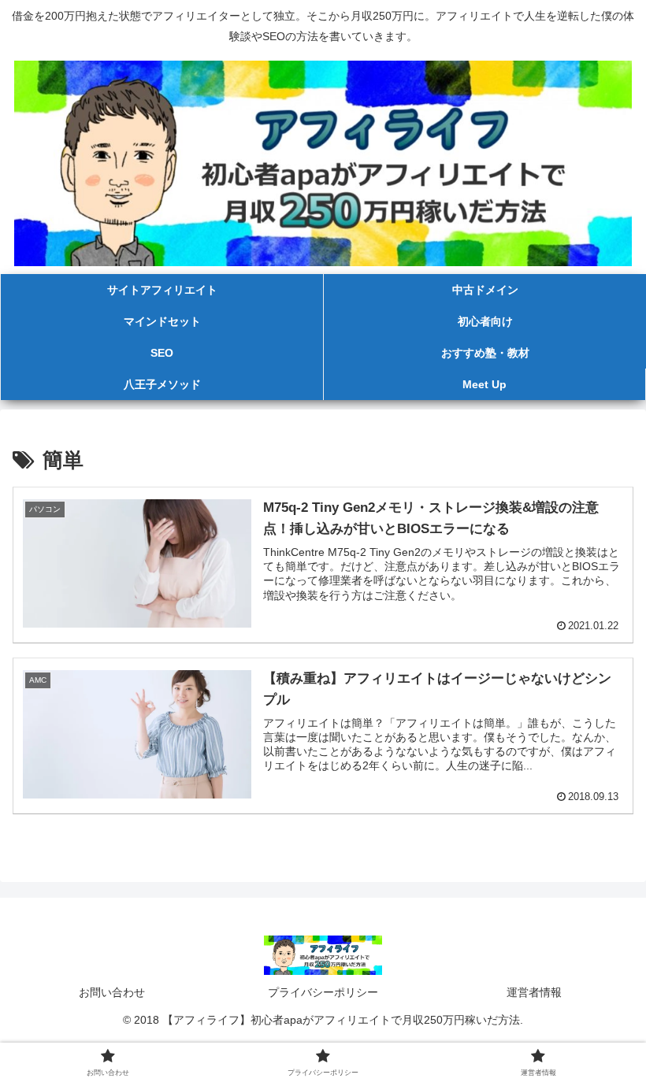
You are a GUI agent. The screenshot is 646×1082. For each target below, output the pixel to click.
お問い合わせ (112, 992)
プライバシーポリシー (323, 992)
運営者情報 (534, 992)
